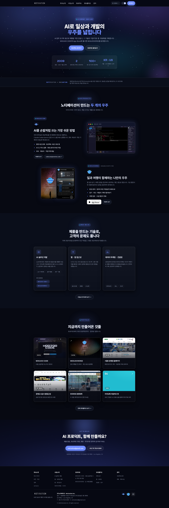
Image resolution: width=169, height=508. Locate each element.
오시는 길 (36, 486)
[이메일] (133, 494)
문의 (118, 472)
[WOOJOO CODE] (123, 494)
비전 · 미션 (36, 479)
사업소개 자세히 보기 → (84, 297)
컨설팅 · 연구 (99, 482)
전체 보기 (98, 476)
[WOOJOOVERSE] (128, 494)
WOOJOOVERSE (43, 286)
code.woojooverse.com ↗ (54, 156)
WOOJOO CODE (43, 282)
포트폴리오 (99, 472)
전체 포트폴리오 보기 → (84, 408)
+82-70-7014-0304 (95, 448)
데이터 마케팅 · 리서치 (60, 486)
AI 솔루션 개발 (58, 476)
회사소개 (36, 472)
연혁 (35, 482)
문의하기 (131, 3)
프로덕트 (77, 472)
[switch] (123, 3)
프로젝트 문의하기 (76, 48)
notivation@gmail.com (75, 448)
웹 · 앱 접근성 (58, 482)
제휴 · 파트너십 (120, 479)
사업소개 (57, 472)
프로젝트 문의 (120, 476)
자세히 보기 (38, 156)
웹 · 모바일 (99, 479)
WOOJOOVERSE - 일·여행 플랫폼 (84, 481)
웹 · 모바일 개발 (58, 479)
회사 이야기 (36, 476)
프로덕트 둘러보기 (92, 48)
